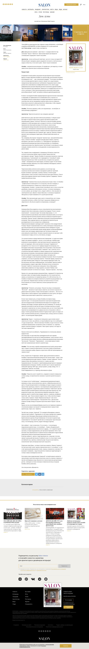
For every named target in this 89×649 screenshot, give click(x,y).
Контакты (50, 625)
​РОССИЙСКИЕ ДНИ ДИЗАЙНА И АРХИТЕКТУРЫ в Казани (12, 521)
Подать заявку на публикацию (64, 625)
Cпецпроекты (28, 604)
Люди (60, 9)
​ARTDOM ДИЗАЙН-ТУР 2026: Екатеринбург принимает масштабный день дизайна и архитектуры (54, 523)
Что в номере (68, 600)
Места (52, 9)
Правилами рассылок (41, 570)
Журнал (65, 9)
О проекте (16, 625)
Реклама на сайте (26, 625)
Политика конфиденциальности (54, 626)
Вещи (56, 9)
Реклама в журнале (39, 625)
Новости (24, 9)
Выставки (27, 591)
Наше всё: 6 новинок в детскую (33, 521)
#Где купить (27, 529)
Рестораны (46, 12)
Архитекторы (45, 9)
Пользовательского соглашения (58, 569)
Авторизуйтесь (35, 489)
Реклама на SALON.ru (70, 72)
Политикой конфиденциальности (28, 570)
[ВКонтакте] (39, 474)
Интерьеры (31, 9)
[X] (36, 474)
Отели (40, 12)
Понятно (65, 646)
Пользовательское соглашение (34, 626)
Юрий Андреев (6, 56)
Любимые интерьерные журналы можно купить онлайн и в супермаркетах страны (76, 522)
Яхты (36, 12)
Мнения (52, 12)
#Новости (6, 532)
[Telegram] (42, 474)
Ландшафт (38, 9)
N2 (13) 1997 (6, 60)
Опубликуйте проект (71, 4)
